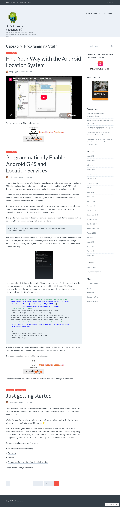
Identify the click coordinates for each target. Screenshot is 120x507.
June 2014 (90, 192)
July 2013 (90, 238)
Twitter (11, 457)
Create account (92, 283)
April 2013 (90, 251)
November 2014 (92, 183)
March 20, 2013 (26, 177)
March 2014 (91, 201)
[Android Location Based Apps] (44, 134)
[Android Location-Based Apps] (44, 367)
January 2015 (91, 179)
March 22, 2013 (26, 72)
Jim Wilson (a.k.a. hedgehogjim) (16, 28)
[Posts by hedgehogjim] (7, 72)
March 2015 (91, 170)
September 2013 (93, 228)
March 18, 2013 (26, 402)
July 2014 (90, 188)
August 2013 (91, 233)
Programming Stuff (93, 13)
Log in (89, 288)
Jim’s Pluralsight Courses (24, 2)
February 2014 (92, 206)
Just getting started (29, 395)
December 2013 (92, 215)
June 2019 (90, 156)
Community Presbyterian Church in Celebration (28, 462)
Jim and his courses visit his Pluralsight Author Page (51, 378)
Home (7, 2)
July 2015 (90, 165)
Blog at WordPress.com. (14, 501)
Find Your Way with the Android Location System (43, 61)
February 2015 (92, 174)
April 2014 (90, 197)
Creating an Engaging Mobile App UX (100, 128)
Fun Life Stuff (108, 13)
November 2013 (92, 219)
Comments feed (92, 297)
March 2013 (91, 256)
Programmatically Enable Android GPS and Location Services (35, 164)
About (13, 2)
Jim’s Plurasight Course (37, 356)
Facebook (12, 453)
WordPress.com (92, 302)
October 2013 (92, 224)
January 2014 (91, 210)
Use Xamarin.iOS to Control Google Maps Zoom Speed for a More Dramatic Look (99, 141)
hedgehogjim (13, 72)
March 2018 (91, 161)
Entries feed (91, 293)
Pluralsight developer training (20, 448)
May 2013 (90, 247)
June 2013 (90, 242)
